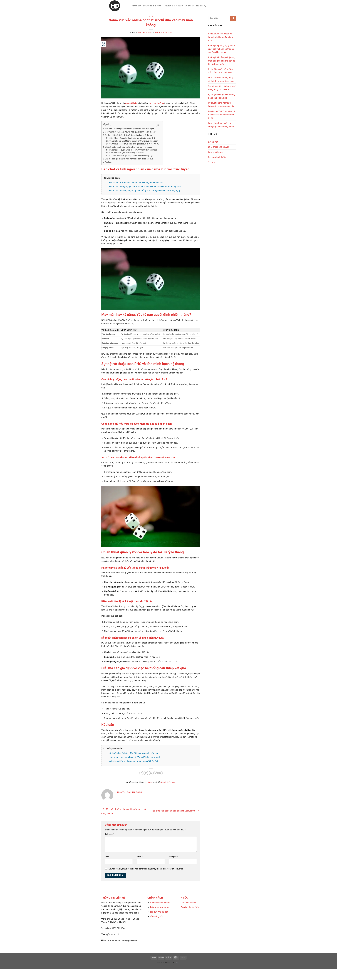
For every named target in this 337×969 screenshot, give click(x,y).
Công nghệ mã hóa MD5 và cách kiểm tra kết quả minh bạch (133, 141)
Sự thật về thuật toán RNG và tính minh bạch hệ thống (128, 135)
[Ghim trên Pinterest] (155, 773)
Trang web (173, 857)
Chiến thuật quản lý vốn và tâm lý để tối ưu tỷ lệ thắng (128, 147)
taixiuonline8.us (156, 103)
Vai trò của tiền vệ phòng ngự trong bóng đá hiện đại (133, 761)
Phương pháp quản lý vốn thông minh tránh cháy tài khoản (133, 150)
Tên (107, 857)
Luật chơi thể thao (152, 6)
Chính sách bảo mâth (160, 902)
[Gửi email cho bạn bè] (151, 773)
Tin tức (151, 16)
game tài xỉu (131, 103)
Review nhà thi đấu (174, 6)
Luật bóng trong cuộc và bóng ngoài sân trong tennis (221, 125)
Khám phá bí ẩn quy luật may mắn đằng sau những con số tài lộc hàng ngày (144, 190)
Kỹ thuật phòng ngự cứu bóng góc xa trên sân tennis (221, 105)
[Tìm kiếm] (205, 5)
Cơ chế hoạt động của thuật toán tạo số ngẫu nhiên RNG (132, 138)
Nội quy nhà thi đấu (159, 912)
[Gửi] (233, 18)
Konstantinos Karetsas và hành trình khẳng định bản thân (136, 182)
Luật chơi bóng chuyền (218, 147)
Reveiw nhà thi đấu (190, 907)
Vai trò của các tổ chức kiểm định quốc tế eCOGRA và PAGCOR (134, 144)
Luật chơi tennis (215, 152)
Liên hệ (199, 6)
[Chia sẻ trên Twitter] (146, 773)
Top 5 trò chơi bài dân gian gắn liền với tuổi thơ (174, 811)
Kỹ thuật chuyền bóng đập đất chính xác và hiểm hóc (133, 753)
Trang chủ (137, 6)
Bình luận (109, 834)
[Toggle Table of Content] (157, 125)
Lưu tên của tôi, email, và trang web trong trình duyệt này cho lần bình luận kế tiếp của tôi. (146, 869)
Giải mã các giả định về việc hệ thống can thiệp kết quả (129, 159)
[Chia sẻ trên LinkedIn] (160, 773)
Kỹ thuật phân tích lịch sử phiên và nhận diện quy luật (131, 156)
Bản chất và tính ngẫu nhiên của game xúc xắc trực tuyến (129, 129)
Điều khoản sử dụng (159, 907)
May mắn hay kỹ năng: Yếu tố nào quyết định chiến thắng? (130, 132)
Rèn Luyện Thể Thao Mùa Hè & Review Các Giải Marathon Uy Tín (221, 114)
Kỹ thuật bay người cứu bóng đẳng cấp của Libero (221, 96)
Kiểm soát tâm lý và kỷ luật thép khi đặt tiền (127, 153)
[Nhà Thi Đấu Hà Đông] (114, 5)
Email (140, 857)
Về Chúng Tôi (156, 916)
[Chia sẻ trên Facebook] (141, 773)
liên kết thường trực (168, 782)
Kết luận (108, 162)
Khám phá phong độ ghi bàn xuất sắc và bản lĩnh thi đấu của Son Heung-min (145, 186)
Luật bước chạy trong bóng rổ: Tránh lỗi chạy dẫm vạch (134, 757)
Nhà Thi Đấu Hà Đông (163, 33)
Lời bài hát (189, 6)
